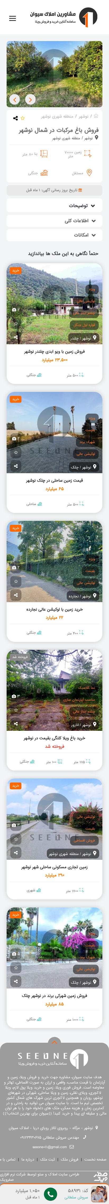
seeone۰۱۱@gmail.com (50, 1147)
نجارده (74, 596)
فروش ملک (67, 1159)
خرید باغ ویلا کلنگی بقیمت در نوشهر (54, 738)
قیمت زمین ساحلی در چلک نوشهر (54, 480)
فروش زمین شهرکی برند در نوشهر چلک (54, 996)
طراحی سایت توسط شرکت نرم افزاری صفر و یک (101, 1177)
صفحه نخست (93, 1159)
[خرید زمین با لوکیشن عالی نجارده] (54, 561)
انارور (75, 725)
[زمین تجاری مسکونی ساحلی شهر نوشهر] (54, 819)
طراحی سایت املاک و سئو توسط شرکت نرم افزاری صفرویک (39, 1177)
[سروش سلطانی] (99, 1194)
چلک (75, 467)
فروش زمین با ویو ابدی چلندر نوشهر (54, 351)
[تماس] (50, 1194)
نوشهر (88, 138)
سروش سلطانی (76, 1197)
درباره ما (26, 1159)
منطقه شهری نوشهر (66, 138)
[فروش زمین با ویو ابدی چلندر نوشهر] (54, 303)
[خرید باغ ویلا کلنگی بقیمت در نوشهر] (54, 690)
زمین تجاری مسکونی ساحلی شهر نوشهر (54, 867)
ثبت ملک (46, 1159)
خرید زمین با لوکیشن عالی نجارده (54, 609)
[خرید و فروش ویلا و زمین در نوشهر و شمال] (96, 116)
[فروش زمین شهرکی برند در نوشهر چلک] (54, 948)
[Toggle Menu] (13, 18)
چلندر (74, 338)
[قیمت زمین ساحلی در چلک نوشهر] (54, 432)
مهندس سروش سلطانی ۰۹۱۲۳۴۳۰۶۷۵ (49, 1137)
